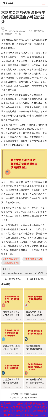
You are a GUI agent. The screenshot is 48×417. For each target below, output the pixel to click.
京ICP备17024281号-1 (29, 397)
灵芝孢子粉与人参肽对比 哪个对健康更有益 (11, 383)
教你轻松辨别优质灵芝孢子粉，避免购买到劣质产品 (11, 315)
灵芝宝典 (8, 3)
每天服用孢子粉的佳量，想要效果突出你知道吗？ (34, 315)
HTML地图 (24, 394)
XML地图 (15, 394)
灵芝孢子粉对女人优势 (33, 259)
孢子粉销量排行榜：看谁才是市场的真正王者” (34, 349)
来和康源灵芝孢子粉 (11, 263)
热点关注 (33, 394)
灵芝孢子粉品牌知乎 (11, 259)
